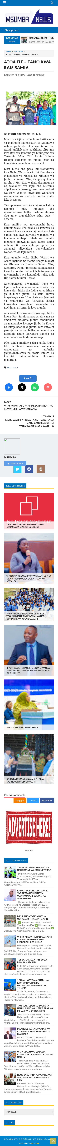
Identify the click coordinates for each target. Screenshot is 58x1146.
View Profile (16, 463)
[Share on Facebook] (9, 387)
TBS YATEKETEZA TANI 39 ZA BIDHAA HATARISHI (32, 961)
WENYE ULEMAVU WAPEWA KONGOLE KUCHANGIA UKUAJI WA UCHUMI (35, 1054)
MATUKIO (18, 51)
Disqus (33, 800)
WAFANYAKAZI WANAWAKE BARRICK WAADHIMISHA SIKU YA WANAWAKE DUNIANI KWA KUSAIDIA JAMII (25, 616)
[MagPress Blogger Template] (29, 16)
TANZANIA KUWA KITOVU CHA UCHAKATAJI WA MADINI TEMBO (34, 868)
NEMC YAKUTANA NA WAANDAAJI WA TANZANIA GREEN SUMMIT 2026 (34, 1077)
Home (8, 51)
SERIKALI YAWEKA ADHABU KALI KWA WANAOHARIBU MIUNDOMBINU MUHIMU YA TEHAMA (33, 984)
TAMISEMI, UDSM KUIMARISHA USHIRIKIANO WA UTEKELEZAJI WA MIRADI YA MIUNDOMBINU (35, 1008)
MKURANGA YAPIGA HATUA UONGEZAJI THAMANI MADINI (32, 917)
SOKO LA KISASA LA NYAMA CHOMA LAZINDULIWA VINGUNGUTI (25, 780)
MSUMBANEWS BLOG (14, 1139)
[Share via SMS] (48, 387)
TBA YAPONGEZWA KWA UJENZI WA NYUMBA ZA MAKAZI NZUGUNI (25, 525)
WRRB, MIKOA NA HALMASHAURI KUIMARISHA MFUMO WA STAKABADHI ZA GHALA (34, 939)
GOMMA (35, 1143)
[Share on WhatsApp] (35, 387)
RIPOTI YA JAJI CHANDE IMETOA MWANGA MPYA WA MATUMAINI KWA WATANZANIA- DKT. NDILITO (28, 670)
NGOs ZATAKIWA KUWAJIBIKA (22, 727)
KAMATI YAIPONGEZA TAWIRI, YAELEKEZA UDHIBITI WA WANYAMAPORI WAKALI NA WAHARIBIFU (32, 894)
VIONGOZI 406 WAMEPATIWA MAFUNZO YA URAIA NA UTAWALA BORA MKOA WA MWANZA (28, 579)
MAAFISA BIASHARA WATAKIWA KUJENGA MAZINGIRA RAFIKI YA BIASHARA (33, 1031)
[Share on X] (22, 387)
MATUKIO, (40, 75)
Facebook (47, 800)
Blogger (20, 800)
